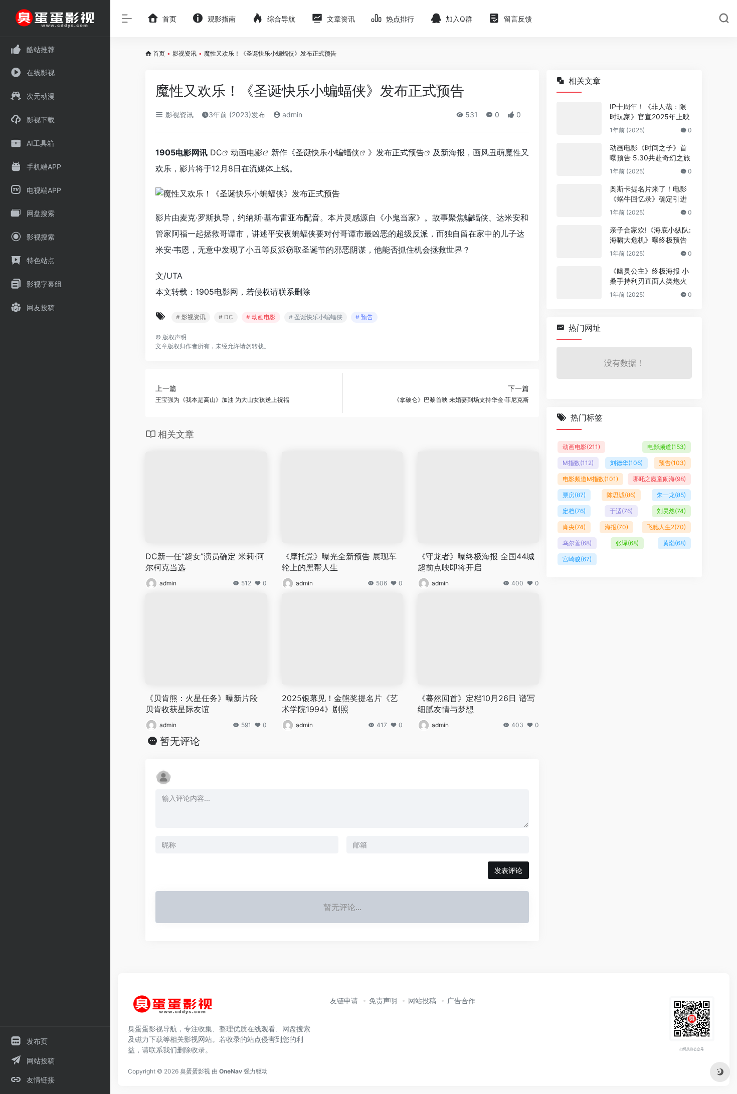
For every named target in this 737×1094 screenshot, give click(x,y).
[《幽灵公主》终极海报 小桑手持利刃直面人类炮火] (579, 282)
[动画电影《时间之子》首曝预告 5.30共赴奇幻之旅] (579, 159)
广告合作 (461, 1000)
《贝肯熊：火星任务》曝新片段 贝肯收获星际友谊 (201, 704)
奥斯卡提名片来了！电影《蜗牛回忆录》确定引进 (648, 193)
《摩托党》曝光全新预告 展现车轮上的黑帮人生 (339, 562)
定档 (574, 511)
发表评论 (508, 870)
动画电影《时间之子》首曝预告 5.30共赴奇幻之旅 (650, 152)
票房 (574, 495)
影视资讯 (184, 53)
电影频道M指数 (590, 479)
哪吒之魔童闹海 (659, 479)
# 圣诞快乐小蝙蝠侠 (315, 317)
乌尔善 (577, 543)
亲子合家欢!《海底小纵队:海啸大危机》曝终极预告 (650, 235)
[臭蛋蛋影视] (173, 1009)
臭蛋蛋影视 (195, 1071)
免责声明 (383, 1000)
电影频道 (666, 447)
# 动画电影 (261, 317)
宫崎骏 (577, 559)
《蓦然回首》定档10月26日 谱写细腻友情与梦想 (476, 704)
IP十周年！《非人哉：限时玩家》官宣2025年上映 (650, 111)
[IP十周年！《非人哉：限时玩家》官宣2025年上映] (579, 118)
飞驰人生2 (666, 527)
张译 (627, 543)
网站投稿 (422, 1000)
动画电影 (247, 152)
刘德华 (626, 463)
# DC (226, 317)
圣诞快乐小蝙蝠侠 (327, 152)
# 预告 (364, 317)
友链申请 (344, 1000)
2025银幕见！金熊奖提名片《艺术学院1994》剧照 (340, 704)
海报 (616, 527)
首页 (159, 53)
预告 (416, 152)
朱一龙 (671, 495)
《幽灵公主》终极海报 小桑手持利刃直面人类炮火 (649, 276)
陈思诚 (621, 495)
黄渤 (674, 543)
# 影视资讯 (191, 317)
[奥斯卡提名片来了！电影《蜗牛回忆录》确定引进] (579, 200)
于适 (621, 511)
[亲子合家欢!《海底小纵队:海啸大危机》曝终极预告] (579, 241)
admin (291, 114)
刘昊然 (671, 511)
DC (216, 152)
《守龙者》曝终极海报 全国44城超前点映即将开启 (476, 562)
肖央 (574, 527)
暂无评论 (180, 741)
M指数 (578, 463)
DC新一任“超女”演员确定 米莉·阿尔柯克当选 (204, 562)
